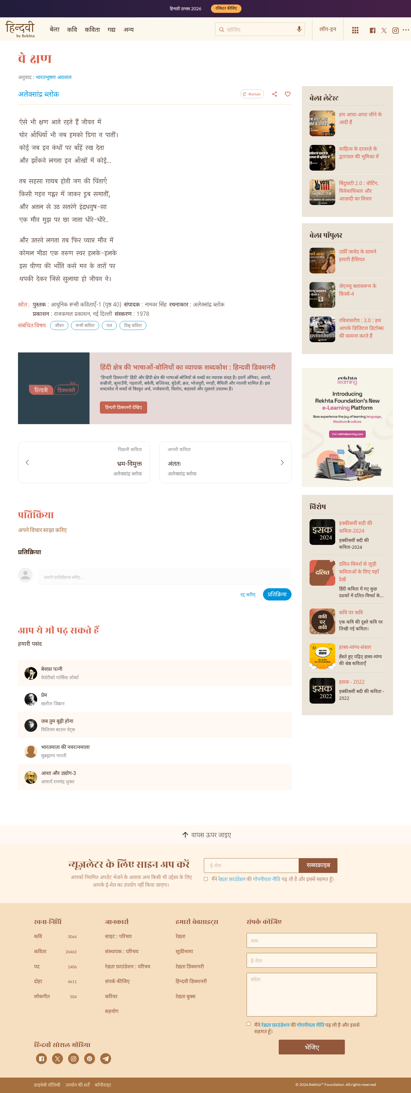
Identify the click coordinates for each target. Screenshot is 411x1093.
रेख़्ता (180, 937)
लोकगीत (55, 997)
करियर (111, 997)
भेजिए (312, 1047)
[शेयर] (275, 94)
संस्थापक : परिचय (121, 952)
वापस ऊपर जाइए (211, 835)
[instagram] (73, 1058)
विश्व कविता (133, 326)
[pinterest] (89, 1058)
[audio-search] (299, 29)
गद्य (112, 29)
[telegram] (105, 1058)
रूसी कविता (85, 326)
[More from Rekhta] (355, 30)
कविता (92, 29)
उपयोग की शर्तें (78, 1085)
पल (109, 326)
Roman (255, 94)
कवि (72, 29)
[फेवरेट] (287, 93)
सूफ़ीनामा (184, 952)
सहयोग (111, 1012)
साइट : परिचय (118, 937)
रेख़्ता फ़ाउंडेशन (231, 879)
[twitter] (57, 1058)
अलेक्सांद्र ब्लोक (38, 95)
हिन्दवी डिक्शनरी (191, 982)
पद (55, 967)
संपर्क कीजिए (117, 982)
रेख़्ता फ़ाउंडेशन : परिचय (127, 967)
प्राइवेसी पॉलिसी (47, 1085)
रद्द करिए (248, 595)
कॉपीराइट (103, 1085)
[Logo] (20, 30)
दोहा (55, 982)
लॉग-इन (327, 28)
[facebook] (41, 1058)
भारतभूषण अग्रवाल (54, 78)
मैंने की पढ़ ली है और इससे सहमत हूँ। (273, 880)
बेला (54, 29)
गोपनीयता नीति (266, 879)
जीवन (59, 326)
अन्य (128, 29)
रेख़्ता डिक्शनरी (190, 967)
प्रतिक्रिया (277, 595)
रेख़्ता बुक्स (186, 997)
